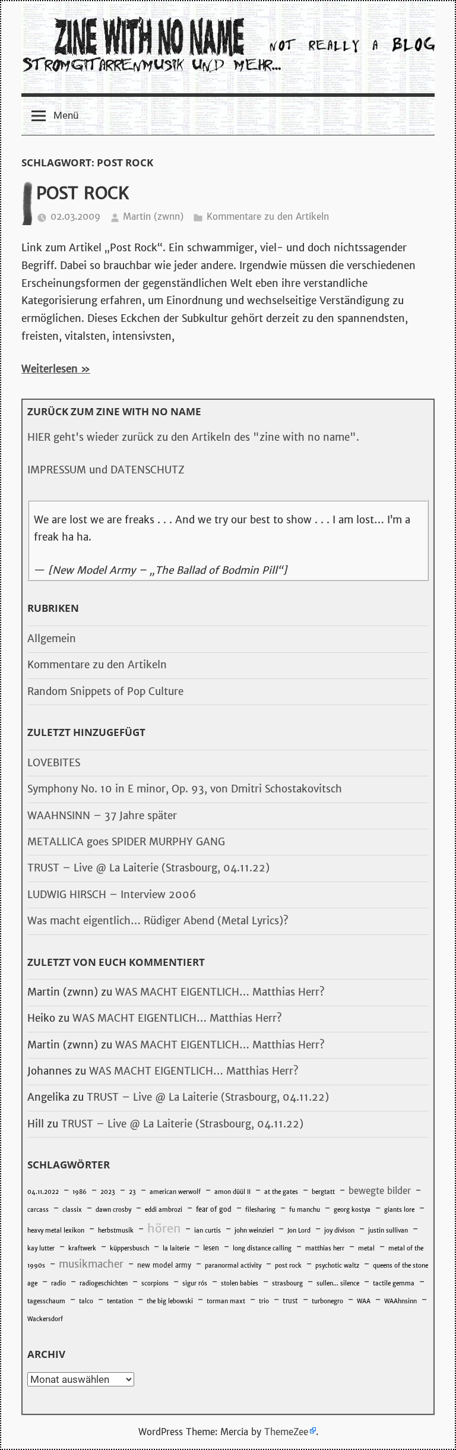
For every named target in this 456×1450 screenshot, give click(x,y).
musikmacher (91, 1264)
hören (163, 1228)
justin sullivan (388, 1230)
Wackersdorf (45, 1319)
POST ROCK (82, 193)
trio (264, 1301)
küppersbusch (129, 1248)
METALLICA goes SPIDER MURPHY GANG (126, 841)
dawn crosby (113, 1210)
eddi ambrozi (163, 1210)
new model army (164, 1265)
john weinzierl (254, 1230)
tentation (120, 1301)
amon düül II (232, 1192)
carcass (38, 1210)
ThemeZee (286, 1432)
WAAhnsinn (400, 1301)
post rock (288, 1265)
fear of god (214, 1209)
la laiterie (176, 1248)
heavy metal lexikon (55, 1230)
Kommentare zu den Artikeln (268, 216)
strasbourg (287, 1283)
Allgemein (51, 638)
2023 (107, 1192)
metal (366, 1248)
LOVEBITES (53, 762)
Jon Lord (299, 1230)
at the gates (281, 1192)
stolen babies (239, 1283)
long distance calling (262, 1248)
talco (86, 1301)
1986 (79, 1192)
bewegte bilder (380, 1190)
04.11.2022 (43, 1192)
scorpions (155, 1283)
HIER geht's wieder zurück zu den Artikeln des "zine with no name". (193, 437)
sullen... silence (337, 1283)
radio (58, 1283)
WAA (363, 1301)
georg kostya (352, 1210)
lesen (211, 1248)
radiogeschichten (104, 1283)
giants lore (399, 1210)
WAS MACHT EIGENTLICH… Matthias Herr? (220, 992)
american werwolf (175, 1192)
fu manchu (304, 1210)
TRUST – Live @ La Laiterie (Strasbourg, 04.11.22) (148, 867)
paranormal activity (233, 1265)
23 (132, 1192)
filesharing (260, 1210)
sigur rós (194, 1283)
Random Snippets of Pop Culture (105, 691)
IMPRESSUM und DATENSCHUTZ (106, 469)
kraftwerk (82, 1248)
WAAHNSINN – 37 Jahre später (102, 815)
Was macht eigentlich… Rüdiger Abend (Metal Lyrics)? (158, 920)
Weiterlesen (49, 368)
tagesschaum (46, 1301)
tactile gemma (393, 1283)
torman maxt (226, 1301)
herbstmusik (116, 1230)
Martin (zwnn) (153, 216)
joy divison (339, 1230)
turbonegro (327, 1301)
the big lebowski (170, 1301)
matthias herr (324, 1248)
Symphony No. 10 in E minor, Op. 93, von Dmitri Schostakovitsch (184, 788)
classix (72, 1210)
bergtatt (323, 1192)
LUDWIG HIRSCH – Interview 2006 (111, 894)
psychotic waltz (337, 1265)
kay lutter (41, 1248)
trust (290, 1301)
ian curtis (207, 1230)
